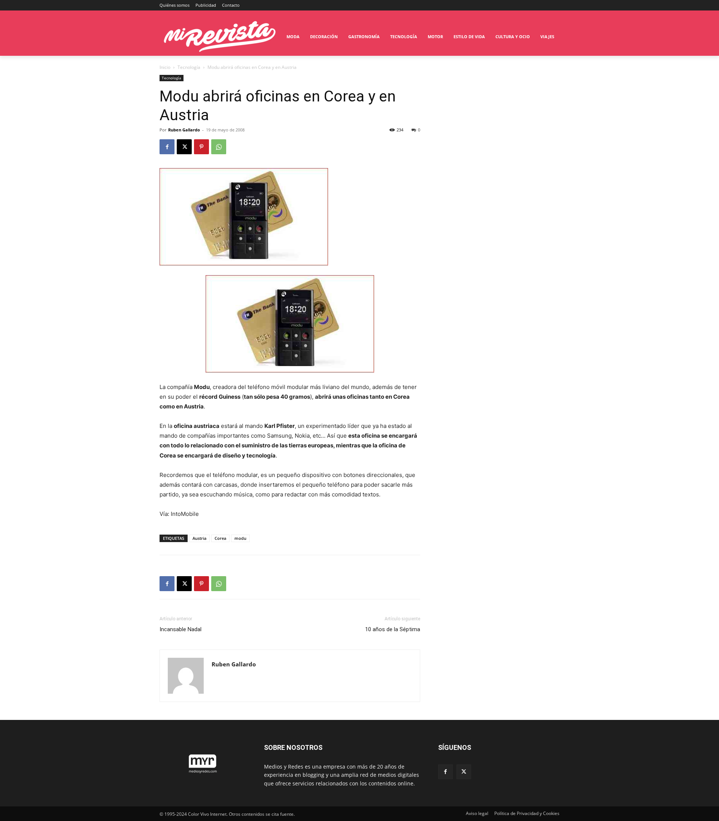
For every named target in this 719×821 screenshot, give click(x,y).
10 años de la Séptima (392, 629)
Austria (199, 538)
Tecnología (189, 67)
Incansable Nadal (180, 629)
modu (240, 538)
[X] (184, 146)
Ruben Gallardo (184, 130)
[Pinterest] (201, 146)
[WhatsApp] (218, 146)
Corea (220, 538)
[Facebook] (167, 146)
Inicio (165, 67)
